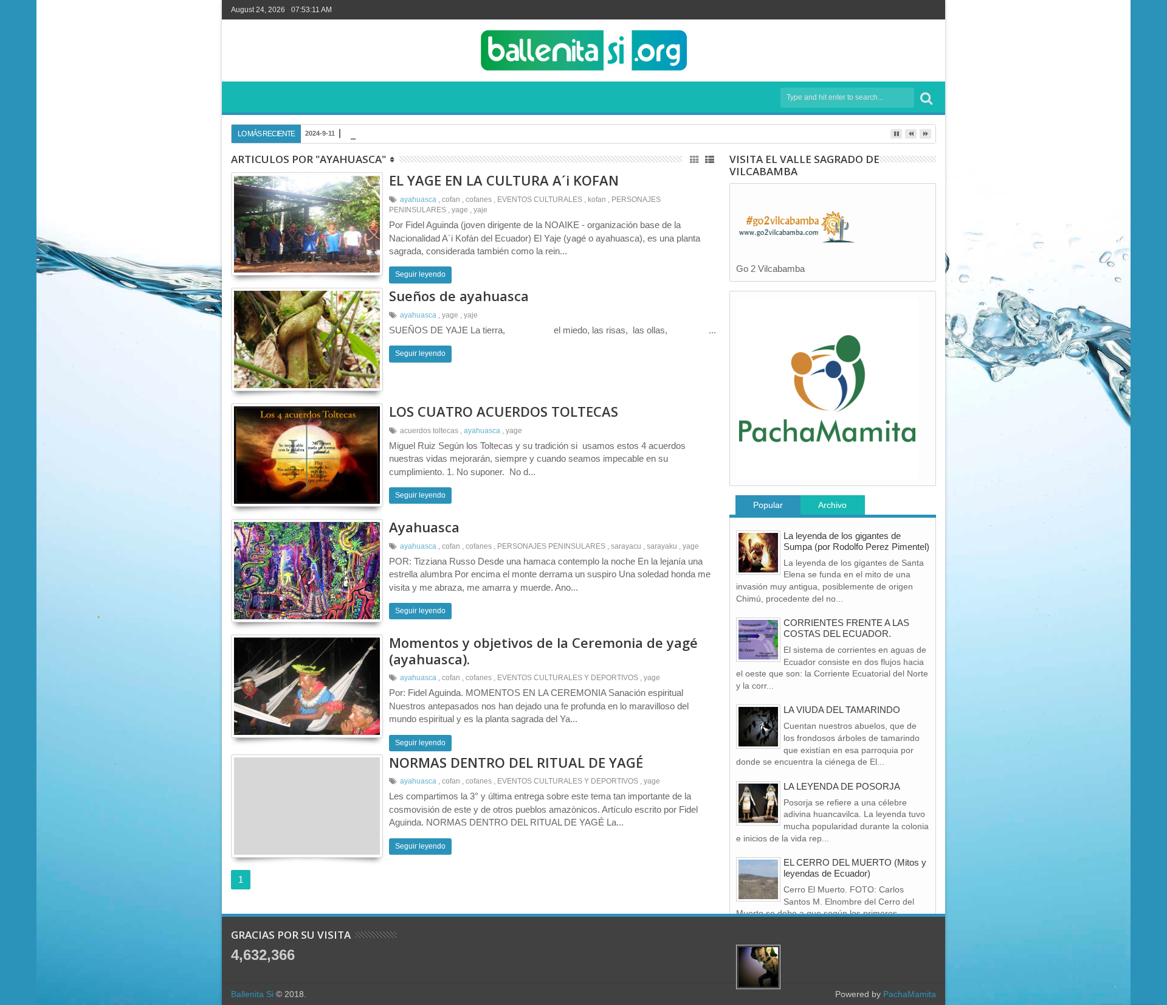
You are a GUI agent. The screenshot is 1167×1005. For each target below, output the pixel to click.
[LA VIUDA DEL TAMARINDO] (758, 726)
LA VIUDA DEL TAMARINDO (841, 709)
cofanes (479, 199)
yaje (480, 210)
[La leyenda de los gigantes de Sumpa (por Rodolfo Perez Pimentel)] (758, 552)
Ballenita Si (252, 994)
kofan (597, 199)
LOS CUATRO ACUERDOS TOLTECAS (503, 411)
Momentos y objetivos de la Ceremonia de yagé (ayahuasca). (543, 650)
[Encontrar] (926, 98)
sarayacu (626, 546)
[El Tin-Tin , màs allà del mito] (758, 967)
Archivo (832, 505)
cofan (451, 199)
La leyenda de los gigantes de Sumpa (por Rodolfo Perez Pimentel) (856, 541)
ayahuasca (418, 199)
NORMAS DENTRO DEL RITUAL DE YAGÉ (516, 762)
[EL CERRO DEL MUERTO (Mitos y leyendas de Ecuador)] (758, 879)
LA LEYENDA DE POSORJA (841, 786)
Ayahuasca (424, 527)
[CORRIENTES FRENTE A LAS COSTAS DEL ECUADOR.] (758, 639)
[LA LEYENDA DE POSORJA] (758, 803)
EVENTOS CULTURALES (539, 199)
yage (460, 210)
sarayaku (662, 546)
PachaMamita (909, 994)
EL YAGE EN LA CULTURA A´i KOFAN (504, 180)
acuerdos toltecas (429, 430)
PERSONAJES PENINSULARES (551, 546)
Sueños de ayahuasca (459, 296)
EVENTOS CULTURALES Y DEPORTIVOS (567, 677)
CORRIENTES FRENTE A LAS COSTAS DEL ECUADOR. (846, 628)
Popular (768, 505)
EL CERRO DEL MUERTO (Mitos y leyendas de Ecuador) (854, 867)
